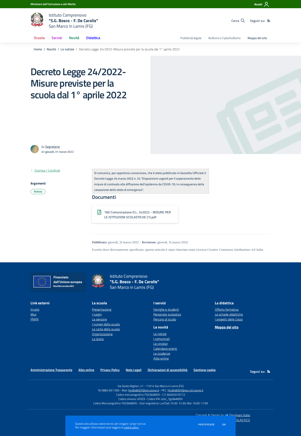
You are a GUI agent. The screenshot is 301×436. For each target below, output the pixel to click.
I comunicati (161, 338)
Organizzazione (102, 334)
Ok (224, 424)
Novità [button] (74, 38)
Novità (51, 49)
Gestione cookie (205, 369)
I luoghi (97, 314)
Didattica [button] (93, 38)
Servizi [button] (57, 38)
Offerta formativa (227, 309)
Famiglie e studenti (166, 309)
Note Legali (133, 369)
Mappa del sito (257, 38)
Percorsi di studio (164, 319)
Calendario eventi (165, 348)
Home (38, 49)
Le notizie (67, 49)
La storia (98, 338)
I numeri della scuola (106, 324)
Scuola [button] (39, 38)
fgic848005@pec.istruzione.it (185, 390)
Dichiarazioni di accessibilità (167, 369)
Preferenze (206, 424)
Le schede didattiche (229, 314)
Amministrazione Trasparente (51, 369)
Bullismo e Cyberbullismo (224, 38)
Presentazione (101, 309)
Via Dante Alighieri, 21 (131, 386)
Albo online (161, 358)
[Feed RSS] (268, 21)
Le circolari (160, 343)
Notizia (38, 191)
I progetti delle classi (229, 319)
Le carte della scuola (106, 329)
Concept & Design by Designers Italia (223, 415)
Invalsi (35, 309)
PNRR (35, 319)
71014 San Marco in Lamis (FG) (165, 386)
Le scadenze (161, 353)
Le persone (99, 319)
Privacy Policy (110, 369)
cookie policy (131, 427)
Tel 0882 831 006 (108, 390)
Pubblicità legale (190, 38)
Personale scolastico (167, 314)
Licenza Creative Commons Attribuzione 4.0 (226, 249)
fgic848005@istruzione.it (143, 390)
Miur (33, 314)
